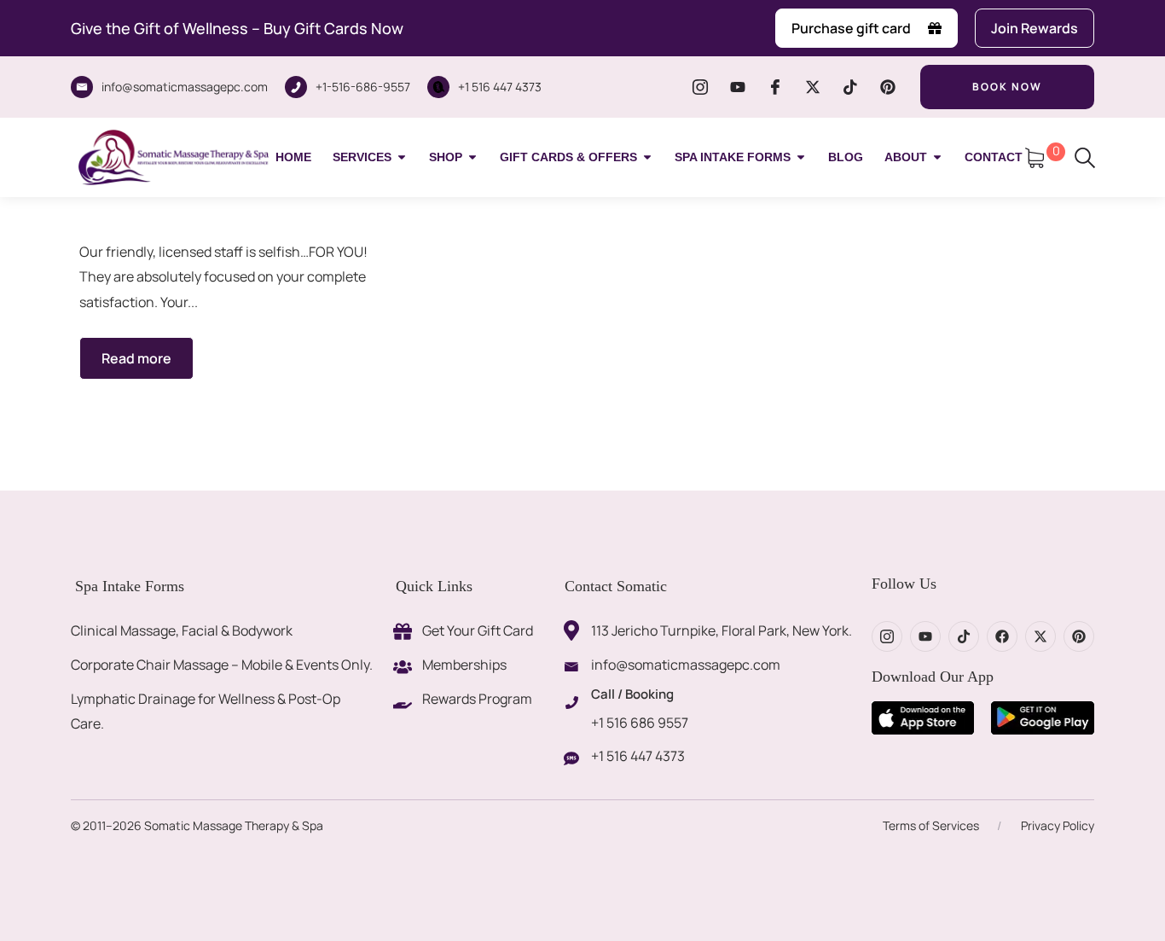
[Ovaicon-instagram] (700, 87)
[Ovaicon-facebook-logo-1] (775, 87)
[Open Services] (402, 157)
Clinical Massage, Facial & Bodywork (182, 630)
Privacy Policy (1057, 825)
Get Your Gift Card (477, 630)
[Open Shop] (472, 157)
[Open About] (937, 157)
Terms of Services (931, 825)
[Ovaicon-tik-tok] (850, 87)
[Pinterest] (887, 87)
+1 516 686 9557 (639, 722)
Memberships (464, 664)
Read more (136, 358)
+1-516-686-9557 (363, 86)
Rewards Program (477, 698)
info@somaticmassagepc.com (184, 86)
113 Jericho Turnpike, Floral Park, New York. (721, 630)
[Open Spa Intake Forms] (801, 157)
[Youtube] (737, 87)
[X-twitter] (812, 87)
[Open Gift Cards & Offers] (647, 157)
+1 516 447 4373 (500, 86)
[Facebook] (1002, 636)
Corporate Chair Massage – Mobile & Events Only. (222, 664)
